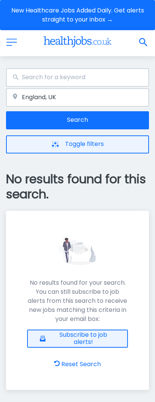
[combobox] (77, 77)
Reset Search (81, 364)
